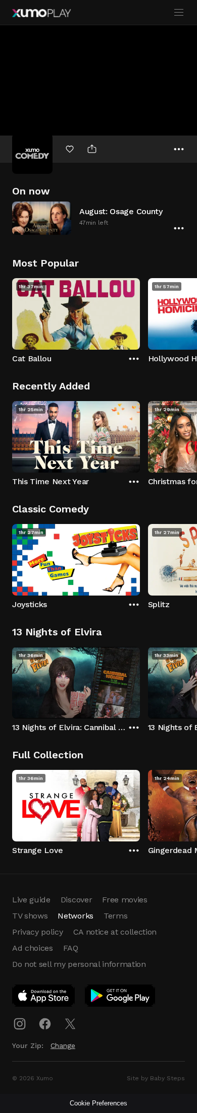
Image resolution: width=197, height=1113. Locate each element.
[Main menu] (179, 13)
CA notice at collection (115, 932)
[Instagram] (19, 1023)
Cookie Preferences (98, 1103)
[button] (98, 218)
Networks (75, 916)
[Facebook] (45, 1023)
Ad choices (32, 948)
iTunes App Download (44, 998)
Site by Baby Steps (156, 1078)
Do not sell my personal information (79, 964)
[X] (70, 1023)
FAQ (70, 948)
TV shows (29, 916)
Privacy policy (37, 932)
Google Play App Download (120, 998)
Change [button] (63, 1045)
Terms (115, 916)
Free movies (124, 899)
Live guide (31, 899)
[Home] (41, 13)
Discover (76, 899)
